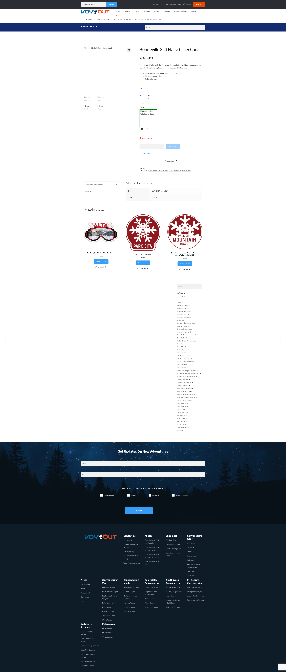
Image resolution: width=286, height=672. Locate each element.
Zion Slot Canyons (88, 661)
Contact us (127, 540)
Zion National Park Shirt (152, 563)
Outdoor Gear (171, 540)
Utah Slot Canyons (88, 650)
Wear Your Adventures (131, 563)
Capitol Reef (86, 584)
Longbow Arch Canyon (131, 587)
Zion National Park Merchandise (152, 541)
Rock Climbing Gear (173, 548)
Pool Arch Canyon (130, 607)
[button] (129, 50)
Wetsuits (190, 575)
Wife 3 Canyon (150, 599)
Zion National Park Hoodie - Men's (152, 548)
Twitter (108, 633)
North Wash (85, 593)
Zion (82, 601)
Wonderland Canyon (152, 607)
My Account (159, 4)
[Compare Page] (176, 161)
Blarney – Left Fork (173, 587)
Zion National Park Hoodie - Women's (152, 555)
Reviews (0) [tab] (89, 191)
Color (142, 103)
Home (90, 20)
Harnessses (191, 556)
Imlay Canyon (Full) (109, 603)
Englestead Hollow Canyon (109, 597)
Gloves (189, 551)
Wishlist (188, 4)
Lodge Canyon (107, 607)
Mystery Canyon (108, 611)
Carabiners (191, 547)
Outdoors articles (87, 665)
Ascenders (191, 543)
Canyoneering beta (180, 11)
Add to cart (172, 146)
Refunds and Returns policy (131, 557)
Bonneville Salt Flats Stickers (127, 20)
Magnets (127, 11)
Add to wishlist (145, 153)
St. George (85, 597)
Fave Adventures (174, 4)
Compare (170, 161)
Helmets (190, 560)
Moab (83, 588)
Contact (193, 11)
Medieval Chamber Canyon (130, 597)
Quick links (191, 571)
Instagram (109, 637)
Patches (136, 11)
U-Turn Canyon (129, 611)
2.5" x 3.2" (145, 98)
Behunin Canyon (108, 587)
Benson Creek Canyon (195, 600)
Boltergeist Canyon (194, 587)
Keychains (146, 11)
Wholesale (166, 11)
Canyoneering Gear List (90, 646)
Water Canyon (107, 620)
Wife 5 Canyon (150, 603)
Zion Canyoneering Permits (88, 655)
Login (198, 4)
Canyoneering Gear (173, 544)
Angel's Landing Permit (87, 632)
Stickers (117, 11)
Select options (101, 262)
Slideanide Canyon (173, 607)
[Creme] (148, 118)
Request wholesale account (130, 545)
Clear (146, 129)
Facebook (108, 628)
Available (182, 296)
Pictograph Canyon (194, 591)
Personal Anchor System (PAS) (193, 565)
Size (141, 89)
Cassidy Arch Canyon (152, 587)
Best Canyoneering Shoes (88, 640)
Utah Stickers (111, 20)
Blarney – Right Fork (174, 591)
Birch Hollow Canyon (110, 591)
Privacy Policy (128, 551)
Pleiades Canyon (129, 603)
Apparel (156, 11)
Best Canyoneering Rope (173, 554)
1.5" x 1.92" (146, 95)
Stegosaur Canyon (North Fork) (152, 593)
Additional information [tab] (94, 185)
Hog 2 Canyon (171, 596)
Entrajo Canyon (129, 591)
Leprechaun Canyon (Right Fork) (173, 601)
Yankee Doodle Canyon (195, 596)
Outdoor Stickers (100, 20)
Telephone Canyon (109, 615)
